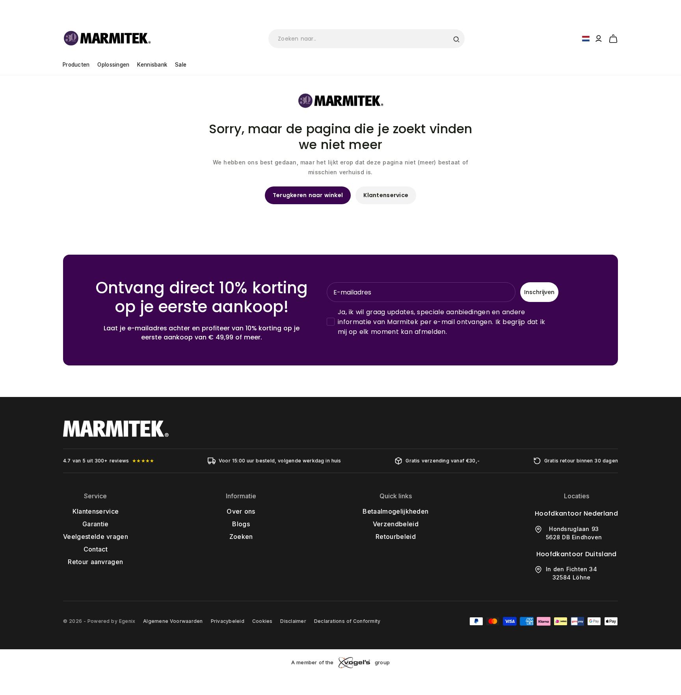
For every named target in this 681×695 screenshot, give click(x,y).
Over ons (241, 511)
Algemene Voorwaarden (173, 621)
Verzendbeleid (396, 524)
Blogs (241, 524)
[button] (613, 37)
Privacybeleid (227, 621)
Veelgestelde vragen (95, 536)
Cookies (262, 621)
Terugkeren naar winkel (308, 195)
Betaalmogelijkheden (395, 511)
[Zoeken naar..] (456, 38)
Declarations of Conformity (347, 621)
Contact (96, 549)
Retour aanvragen (95, 562)
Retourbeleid (396, 536)
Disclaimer (293, 621)
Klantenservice (385, 195)
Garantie (95, 524)
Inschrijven (539, 292)
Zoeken (241, 536)
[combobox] (366, 38)
